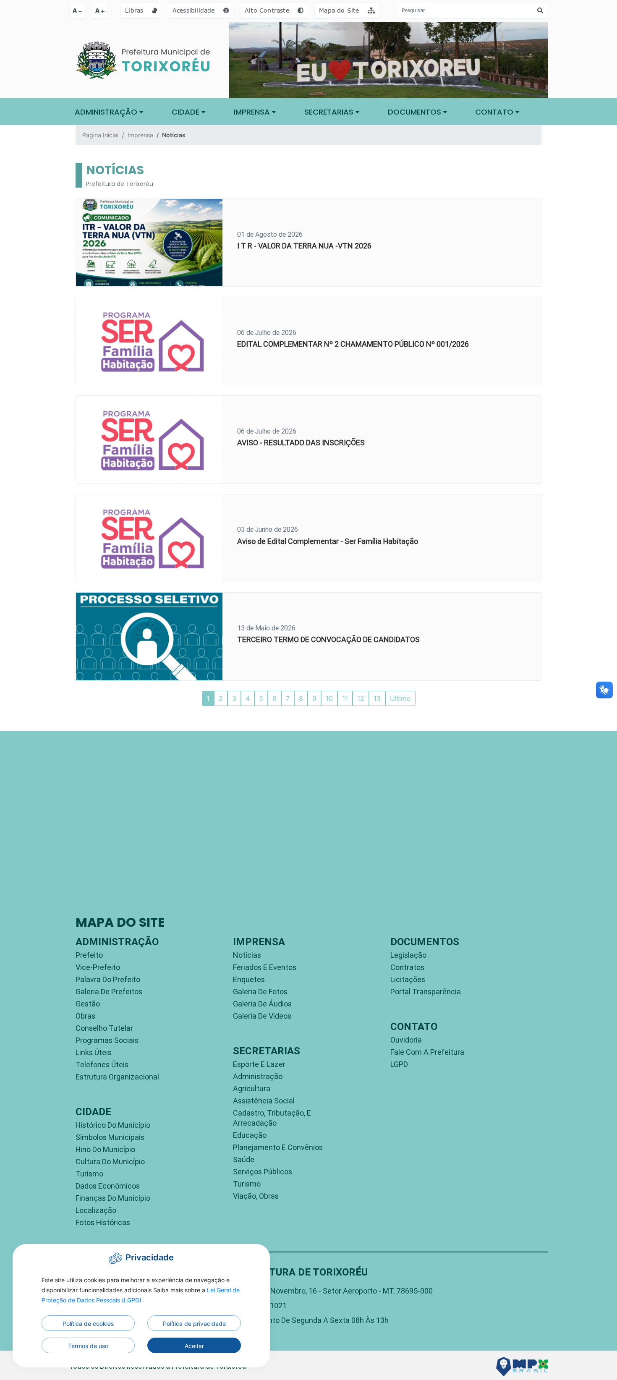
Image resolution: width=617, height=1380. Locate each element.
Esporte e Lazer (259, 1064)
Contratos (407, 967)
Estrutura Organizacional (117, 1077)
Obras (85, 1016)
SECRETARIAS (330, 112)
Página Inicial (100, 135)
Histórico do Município (113, 1125)
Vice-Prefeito (98, 967)
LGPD (399, 1064)
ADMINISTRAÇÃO (107, 112)
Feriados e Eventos (264, 967)
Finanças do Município (113, 1198)
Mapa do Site (340, 10)
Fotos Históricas (103, 1222)
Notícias (247, 955)
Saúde (243, 1159)
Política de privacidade (194, 1323)
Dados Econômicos (108, 1186)
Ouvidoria (406, 1040)
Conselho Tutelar (104, 1028)
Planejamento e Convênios (278, 1147)
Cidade (186, 112)
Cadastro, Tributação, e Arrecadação (272, 1118)
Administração (257, 1076)
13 (377, 698)
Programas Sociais (107, 1040)
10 (329, 698)
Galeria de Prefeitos (109, 991)
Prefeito (89, 955)
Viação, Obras (256, 1196)
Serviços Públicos (262, 1171)
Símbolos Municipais (110, 1137)
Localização (96, 1210)
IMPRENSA (253, 112)
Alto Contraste (268, 10)
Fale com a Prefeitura (427, 1052)
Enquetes (249, 979)
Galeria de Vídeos (262, 1016)
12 (360, 698)
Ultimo (400, 698)
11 (345, 698)
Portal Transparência (425, 991)
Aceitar (194, 1345)
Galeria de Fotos (260, 991)
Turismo (89, 1174)
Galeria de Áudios (262, 1004)
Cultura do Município (110, 1161)
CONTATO (495, 112)
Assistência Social (264, 1101)
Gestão (88, 1004)
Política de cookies (88, 1323)
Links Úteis (94, 1052)
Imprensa (140, 135)
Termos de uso (88, 1345)
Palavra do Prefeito (108, 979)
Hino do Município (105, 1149)
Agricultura (251, 1088)
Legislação (408, 955)
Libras (135, 10)
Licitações (407, 979)
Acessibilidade (195, 10)
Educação (250, 1135)
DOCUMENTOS (415, 112)
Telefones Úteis (102, 1064)
